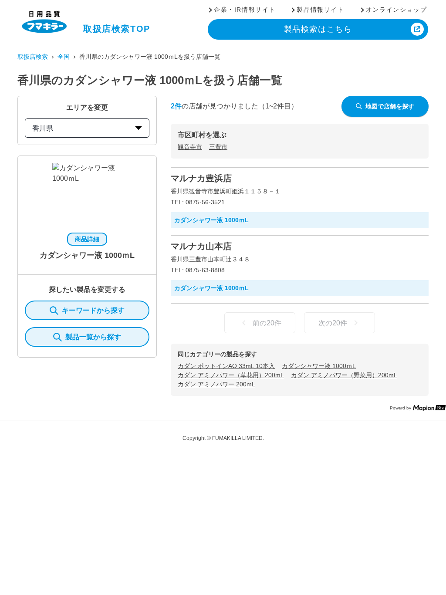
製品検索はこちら (318, 29)
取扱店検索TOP (116, 29)
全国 (63, 56)
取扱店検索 (32, 56)
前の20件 (267, 323)
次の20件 (332, 323)
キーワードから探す (93, 310)
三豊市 (218, 146)
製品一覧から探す (93, 337)
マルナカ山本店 (201, 246)
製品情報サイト (320, 9)
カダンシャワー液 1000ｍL (319, 365)
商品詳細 (87, 239)
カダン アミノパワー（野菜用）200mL (344, 375)
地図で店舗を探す (389, 106)
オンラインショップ (396, 9)
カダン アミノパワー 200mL (216, 384)
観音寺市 (190, 146)
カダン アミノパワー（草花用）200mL (231, 375)
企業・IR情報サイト (245, 9)
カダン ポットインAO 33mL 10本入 (226, 365)
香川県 (42, 128)
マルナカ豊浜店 (201, 178)
